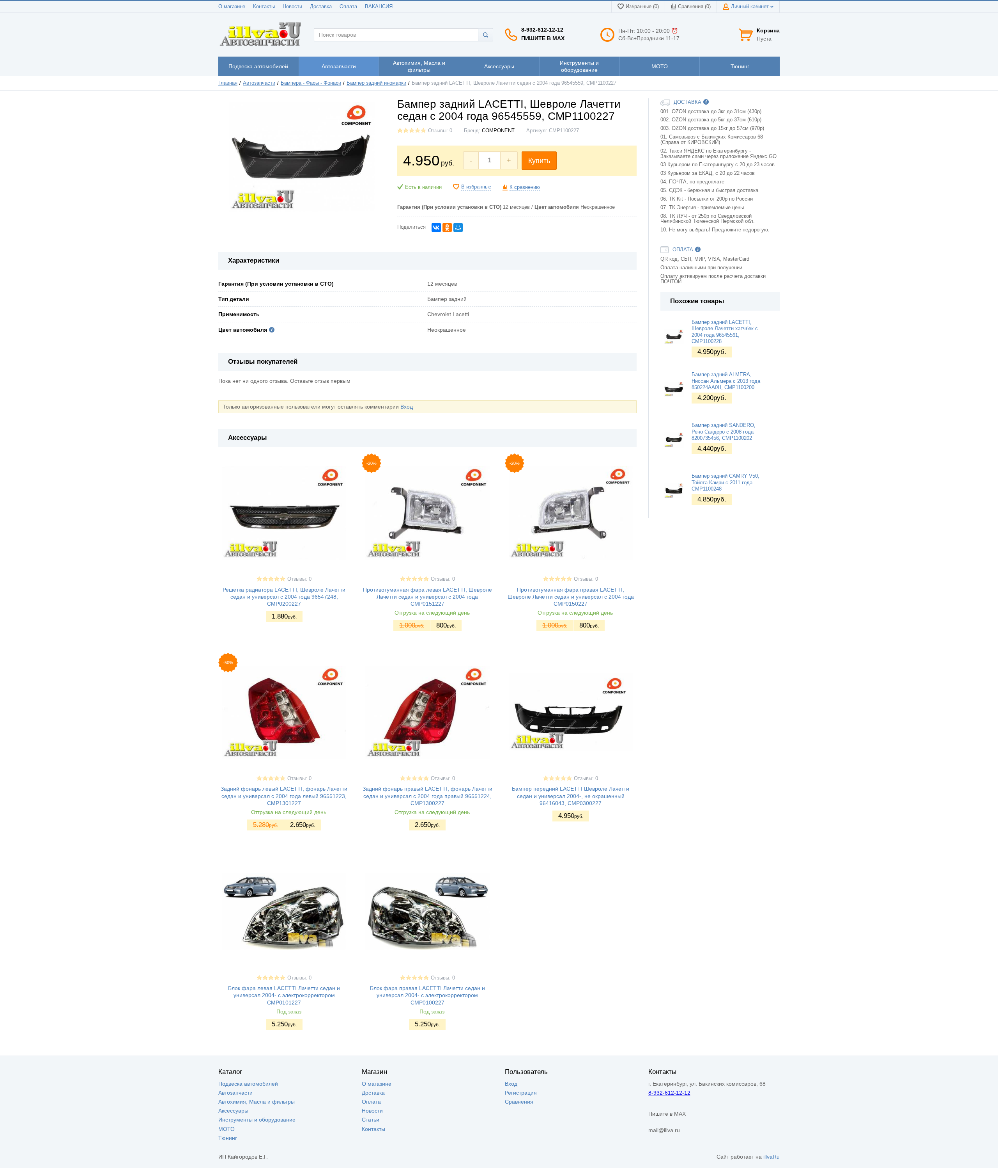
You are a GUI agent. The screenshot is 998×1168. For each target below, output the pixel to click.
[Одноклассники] (447, 227)
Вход (406, 407)
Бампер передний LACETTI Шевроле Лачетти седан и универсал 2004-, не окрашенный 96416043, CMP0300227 (570, 796)
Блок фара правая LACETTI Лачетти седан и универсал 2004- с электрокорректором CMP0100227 (427, 995)
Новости (292, 6)
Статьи (370, 1119)
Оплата (348, 6)
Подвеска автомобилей (248, 1084)
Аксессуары (233, 1111)
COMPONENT (498, 130)
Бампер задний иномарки (376, 83)
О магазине (231, 6)
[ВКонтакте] (436, 227)
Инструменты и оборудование (257, 1119)
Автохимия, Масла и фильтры (256, 1102)
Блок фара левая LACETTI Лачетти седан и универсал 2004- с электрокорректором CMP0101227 (284, 995)
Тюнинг (227, 1138)
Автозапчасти (259, 83)
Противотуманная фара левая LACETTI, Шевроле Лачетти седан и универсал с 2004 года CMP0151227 (427, 597)
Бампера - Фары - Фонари (311, 83)
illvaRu (771, 1157)
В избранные (476, 187)
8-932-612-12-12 (542, 30)
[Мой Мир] (458, 227)
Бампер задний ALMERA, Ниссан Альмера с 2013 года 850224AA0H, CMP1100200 (726, 381)
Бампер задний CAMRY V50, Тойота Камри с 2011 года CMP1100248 (725, 482)
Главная (227, 83)
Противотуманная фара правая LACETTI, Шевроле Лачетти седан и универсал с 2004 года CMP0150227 (571, 597)
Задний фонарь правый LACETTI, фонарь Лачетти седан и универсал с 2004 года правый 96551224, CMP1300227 (427, 796)
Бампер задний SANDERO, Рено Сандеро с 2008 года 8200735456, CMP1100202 (724, 432)
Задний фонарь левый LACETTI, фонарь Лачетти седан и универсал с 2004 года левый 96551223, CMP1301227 (284, 796)
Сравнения (519, 1102)
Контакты (264, 6)
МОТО (226, 1129)
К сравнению (525, 187)
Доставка (321, 6)
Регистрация (521, 1093)
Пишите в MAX (542, 38)
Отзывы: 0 (440, 130)
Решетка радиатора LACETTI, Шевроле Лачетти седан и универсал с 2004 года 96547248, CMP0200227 (284, 597)
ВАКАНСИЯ (379, 6)
